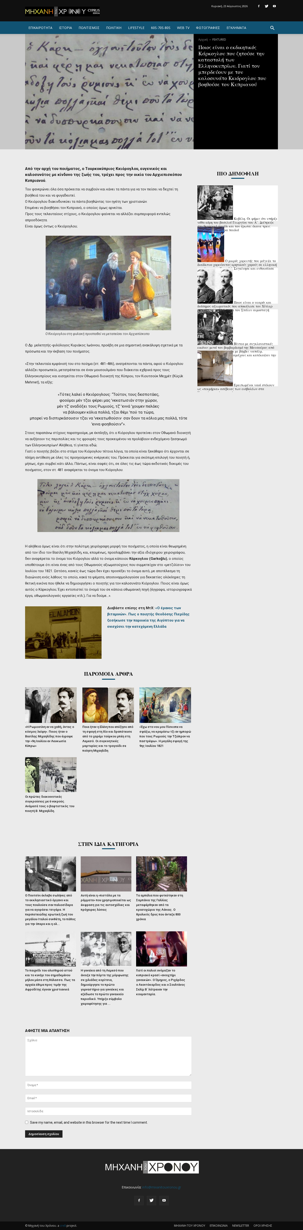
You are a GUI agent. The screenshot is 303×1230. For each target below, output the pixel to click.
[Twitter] (266, 6)
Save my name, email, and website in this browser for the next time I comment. (89, 1122)
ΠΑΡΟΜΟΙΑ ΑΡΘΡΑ (108, 674)
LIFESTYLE (136, 27)
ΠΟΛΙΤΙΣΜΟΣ (89, 27)
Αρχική (203, 40)
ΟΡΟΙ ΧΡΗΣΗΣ (263, 1226)
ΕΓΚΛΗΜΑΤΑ (236, 27)
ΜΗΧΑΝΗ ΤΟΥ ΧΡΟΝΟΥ (189, 1226)
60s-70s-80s (160, 27)
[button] (272, 28)
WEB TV (183, 27)
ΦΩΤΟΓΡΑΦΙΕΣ (208, 27)
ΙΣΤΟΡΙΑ (65, 27)
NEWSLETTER (240, 1226)
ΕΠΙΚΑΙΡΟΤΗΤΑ (40, 27)
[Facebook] (258, 6)
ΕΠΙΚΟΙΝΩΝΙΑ (219, 1226)
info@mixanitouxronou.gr (161, 1187)
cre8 (63, 1226)
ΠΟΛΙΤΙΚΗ (113, 27)
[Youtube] (274, 6)
